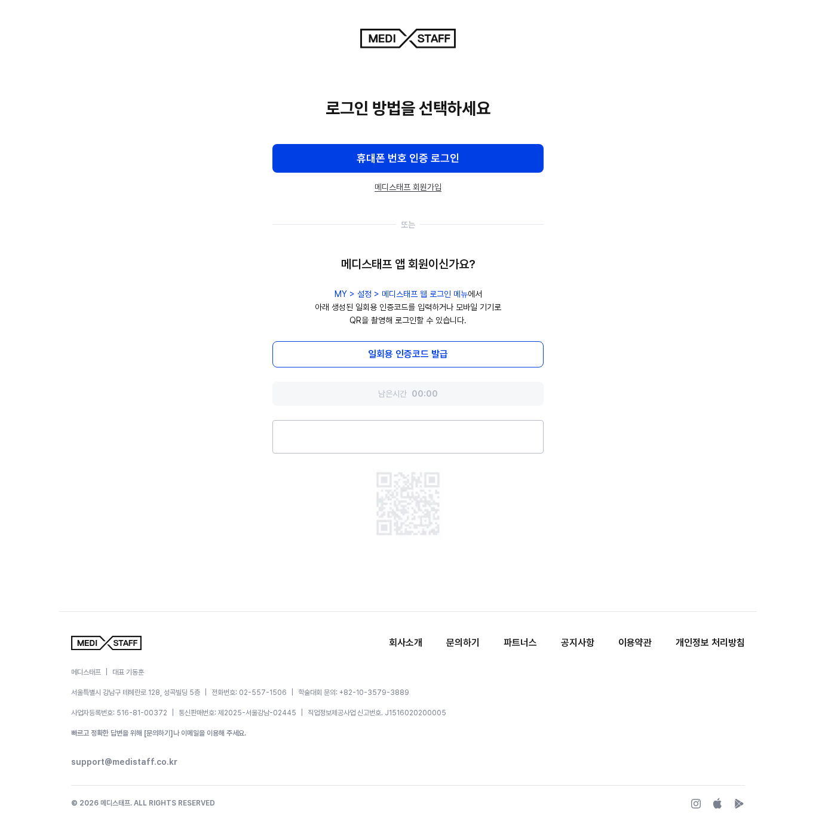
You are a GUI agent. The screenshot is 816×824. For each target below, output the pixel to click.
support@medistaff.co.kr (124, 762)
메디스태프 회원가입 (408, 187)
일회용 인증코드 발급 (408, 354)
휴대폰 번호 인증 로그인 (408, 158)
